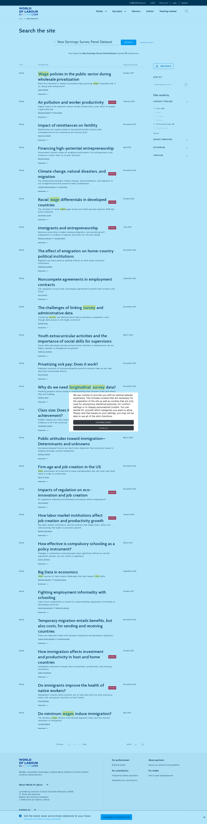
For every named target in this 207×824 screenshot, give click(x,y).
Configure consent (103, 422)
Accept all (103, 428)
